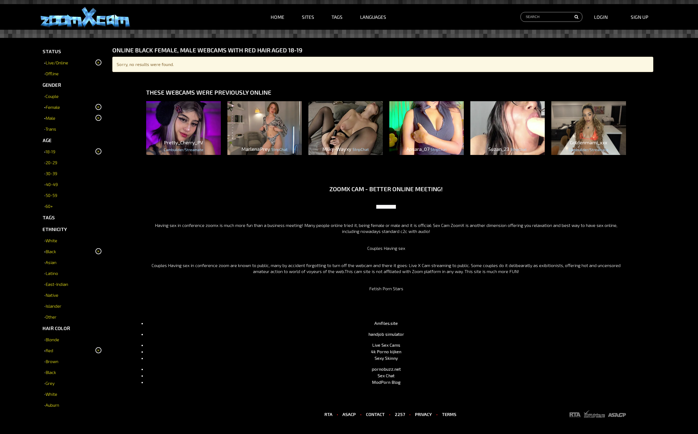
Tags (337, 17)
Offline (52, 73)
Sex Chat (386, 375)
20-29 (51, 162)
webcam (364, 265)
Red (49, 350)
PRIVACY (423, 414)
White (51, 240)
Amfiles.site (386, 323)
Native (52, 295)
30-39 (51, 173)
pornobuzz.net (386, 369)
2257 (400, 414)
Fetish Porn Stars (386, 288)
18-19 (50, 151)
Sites (308, 17)
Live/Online (57, 62)
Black (51, 251)
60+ (49, 206)
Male (50, 118)
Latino (52, 273)
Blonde (52, 339)
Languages (373, 17)
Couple (52, 96)
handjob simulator (386, 334)
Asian (51, 262)
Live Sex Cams (386, 345)
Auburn (52, 405)
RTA (328, 414)
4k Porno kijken (386, 351)
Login (601, 17)
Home (277, 17)
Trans (51, 128)
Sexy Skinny (386, 358)
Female (53, 107)
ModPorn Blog (386, 382)
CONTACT (375, 414)
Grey (50, 383)
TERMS (449, 414)
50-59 (51, 195)
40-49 (52, 184)
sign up (639, 17)
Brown (52, 361)
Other (51, 316)
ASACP (349, 414)
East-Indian (57, 284)
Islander (53, 306)
